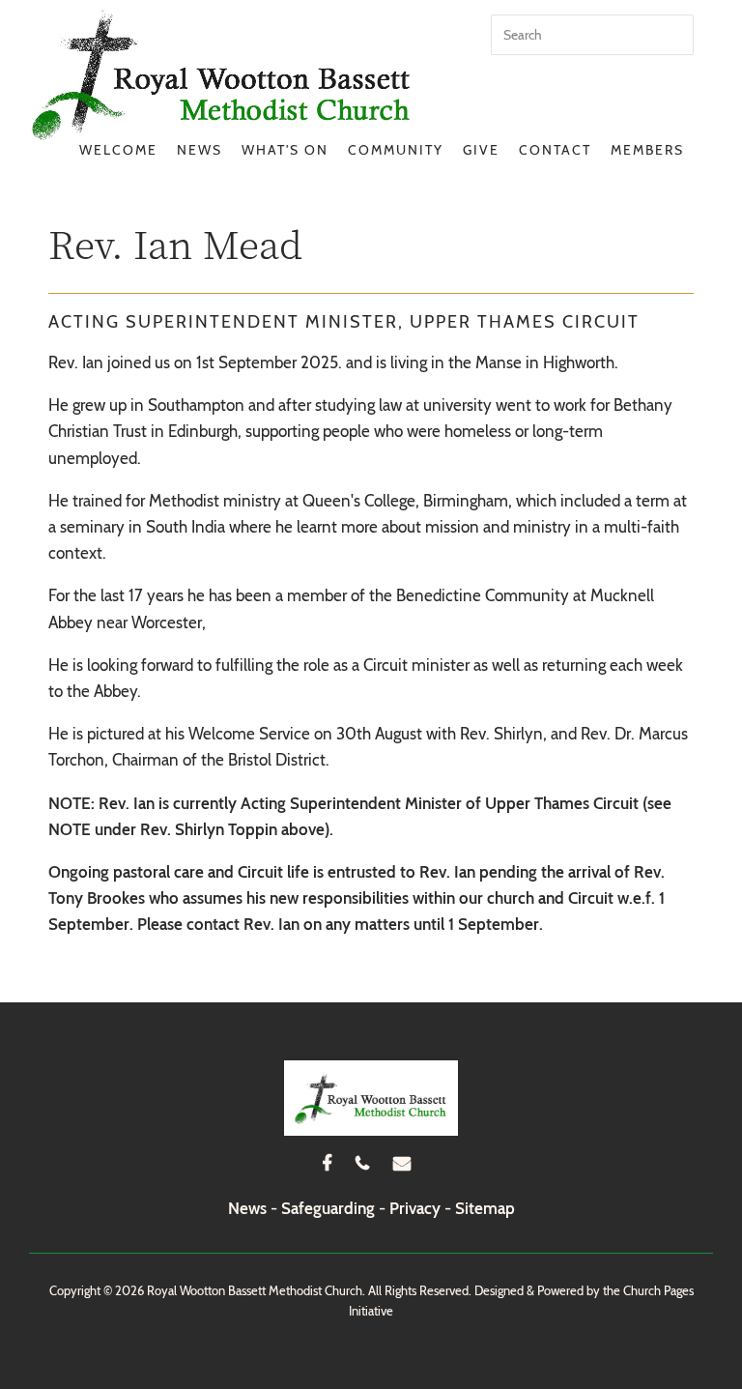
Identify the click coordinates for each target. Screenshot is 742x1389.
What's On (285, 150)
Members (647, 150)
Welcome (118, 150)
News (199, 150)
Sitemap (485, 1208)
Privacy (415, 1208)
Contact (555, 150)
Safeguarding (328, 1208)
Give (481, 150)
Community (395, 150)
